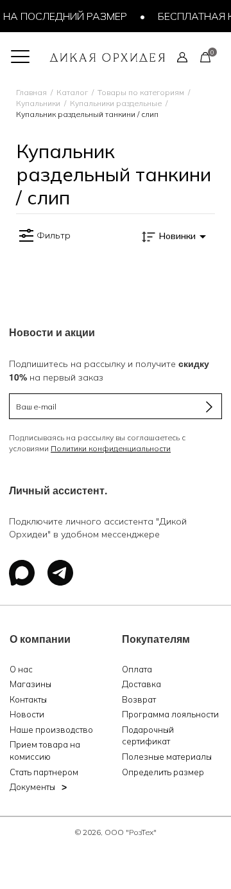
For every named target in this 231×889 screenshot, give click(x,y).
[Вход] (182, 56)
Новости (27, 714)
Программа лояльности (170, 714)
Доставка (141, 684)
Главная (31, 92)
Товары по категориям (141, 92)
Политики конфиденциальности (111, 448)
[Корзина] (205, 56)
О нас (21, 669)
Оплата (137, 669)
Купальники (38, 103)
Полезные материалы (167, 756)
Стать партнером (44, 772)
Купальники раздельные (116, 103)
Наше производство (51, 729)
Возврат (139, 699)
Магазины (30, 684)
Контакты (28, 699)
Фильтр (54, 235)
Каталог (72, 92)
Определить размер (163, 772)
